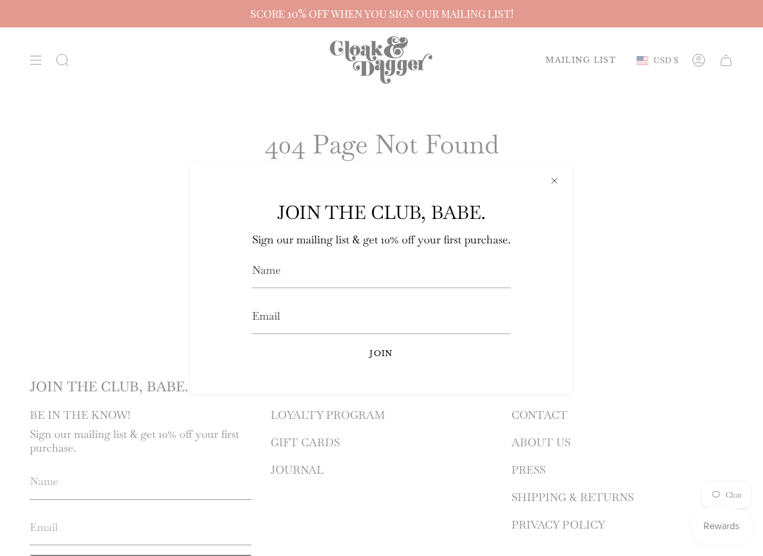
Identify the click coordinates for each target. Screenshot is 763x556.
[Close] (554, 180)
